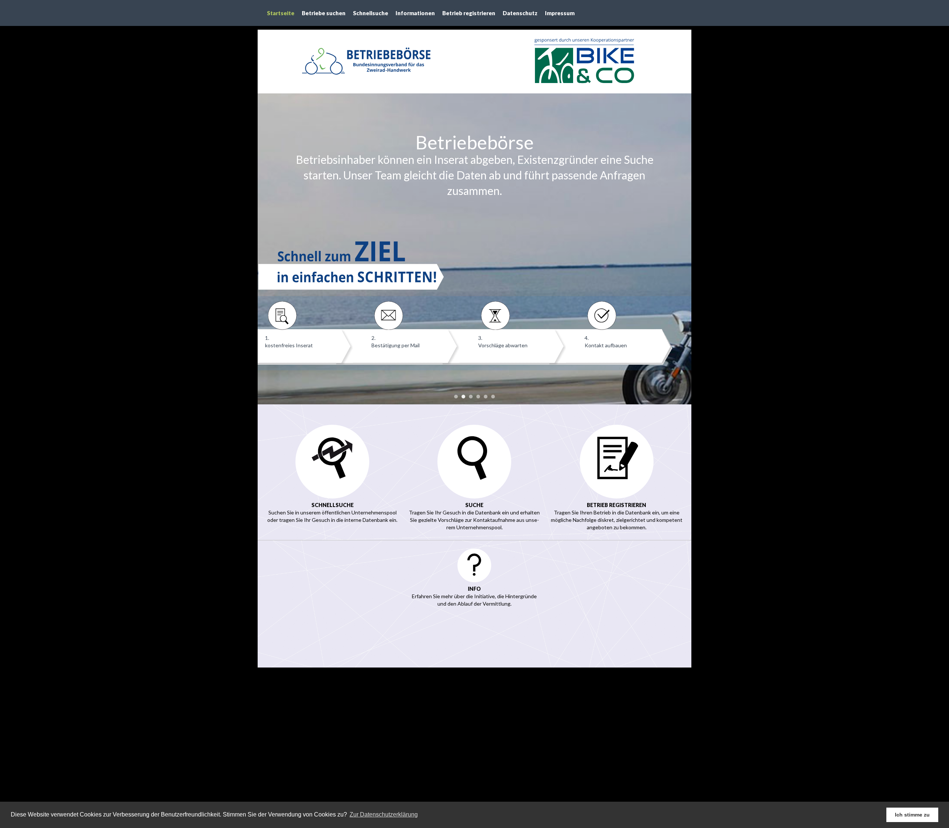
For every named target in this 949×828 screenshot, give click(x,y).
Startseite (280, 13)
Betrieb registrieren (468, 13)
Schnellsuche (370, 13)
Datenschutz (520, 13)
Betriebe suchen (323, 13)
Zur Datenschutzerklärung (384, 814)
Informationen (415, 13)
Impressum (560, 13)
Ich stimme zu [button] (912, 815)
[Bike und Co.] (583, 61)
